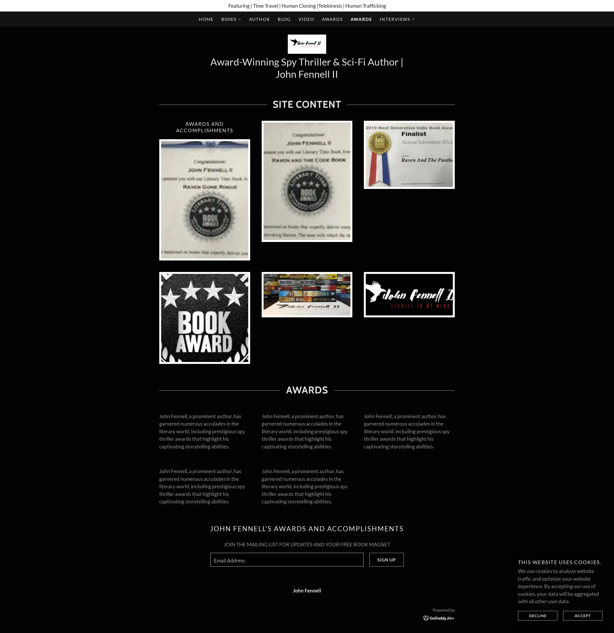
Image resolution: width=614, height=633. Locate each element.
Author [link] (259, 19)
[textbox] (286, 560)
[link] (307, 43)
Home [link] (206, 19)
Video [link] (306, 19)
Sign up (386, 559)
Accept (583, 616)
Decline (538, 616)
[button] (231, 19)
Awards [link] (332, 19)
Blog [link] (284, 19)
